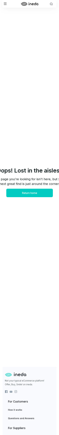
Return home (29, 193)
